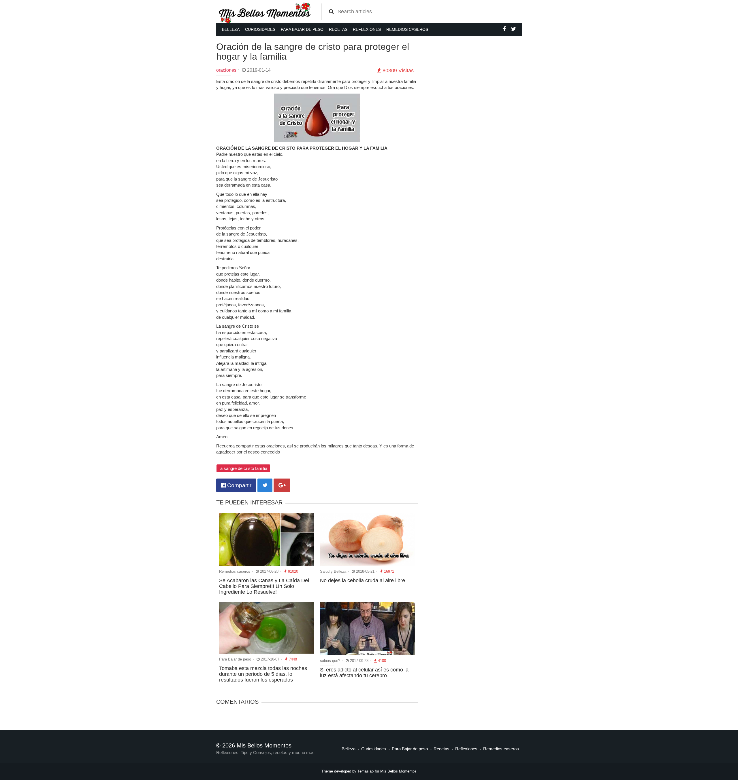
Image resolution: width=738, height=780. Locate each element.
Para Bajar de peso (302, 29)
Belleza (231, 29)
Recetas (338, 29)
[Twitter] (513, 29)
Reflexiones (367, 29)
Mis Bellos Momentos (398, 771)
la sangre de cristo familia (243, 468)
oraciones (226, 70)
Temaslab (365, 771)
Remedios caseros (407, 29)
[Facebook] (504, 29)
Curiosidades (260, 29)
